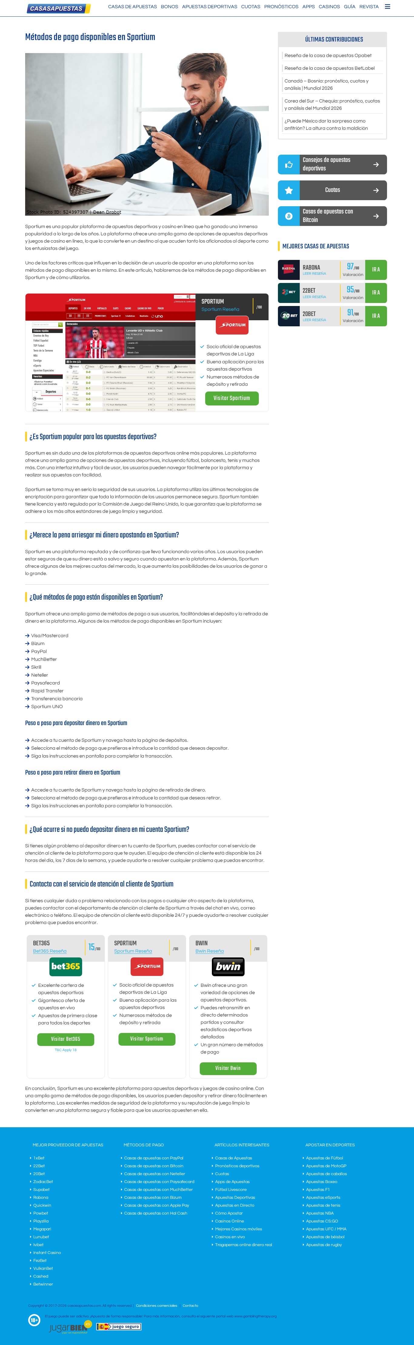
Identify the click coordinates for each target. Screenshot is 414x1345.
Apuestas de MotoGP (326, 1166)
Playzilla (40, 1221)
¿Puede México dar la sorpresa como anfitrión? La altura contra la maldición (326, 125)
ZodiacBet (43, 1182)
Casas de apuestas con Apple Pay (156, 1205)
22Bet (39, 1166)
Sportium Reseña (220, 309)
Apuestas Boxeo (321, 1182)
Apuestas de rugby (324, 1245)
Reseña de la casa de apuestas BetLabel (330, 68)
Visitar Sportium (232, 398)
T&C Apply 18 (66, 1050)
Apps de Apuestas (232, 1182)
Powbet (40, 1213)
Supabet (41, 1190)
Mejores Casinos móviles (238, 1229)
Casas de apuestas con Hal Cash (155, 1213)
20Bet (39, 1174)
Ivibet (38, 1245)
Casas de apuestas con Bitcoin (153, 1166)
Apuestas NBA (320, 1213)
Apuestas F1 (318, 1190)
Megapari (42, 1229)
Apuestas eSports (323, 1197)
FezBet (40, 1261)
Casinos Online (229, 1221)
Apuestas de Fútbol (324, 1158)
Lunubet (41, 1237)
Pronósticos (281, 6)
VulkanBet (43, 1268)
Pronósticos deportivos (237, 1166)
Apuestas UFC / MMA (326, 1229)
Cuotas (250, 6)
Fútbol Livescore (231, 1190)
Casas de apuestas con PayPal (153, 1158)
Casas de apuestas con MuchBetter (158, 1190)
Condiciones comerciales (157, 1306)
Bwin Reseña (209, 951)
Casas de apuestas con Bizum (153, 1197)
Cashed (40, 1276)
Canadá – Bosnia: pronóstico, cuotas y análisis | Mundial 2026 (327, 85)
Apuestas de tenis (323, 1205)
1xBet (39, 1158)
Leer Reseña (314, 274)
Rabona (40, 1197)
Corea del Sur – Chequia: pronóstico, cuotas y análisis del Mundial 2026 (332, 105)
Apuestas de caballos (326, 1174)
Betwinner (43, 1284)
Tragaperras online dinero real (243, 1245)
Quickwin (42, 1205)
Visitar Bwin (228, 1068)
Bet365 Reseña (50, 951)
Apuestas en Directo (234, 1205)
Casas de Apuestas (132, 6)
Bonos (169, 6)
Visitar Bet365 (65, 1039)
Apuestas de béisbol (325, 1237)
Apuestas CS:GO (322, 1221)
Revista (369, 6)
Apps (308, 6)
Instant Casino (47, 1253)
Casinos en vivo (230, 1237)
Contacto (190, 1306)
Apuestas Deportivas (209, 6)
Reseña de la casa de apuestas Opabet (328, 55)
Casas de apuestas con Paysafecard (159, 1182)
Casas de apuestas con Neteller (154, 1174)
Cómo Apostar (229, 1213)
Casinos (329, 6)
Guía (350, 6)
